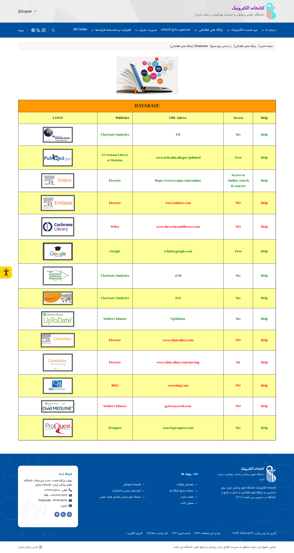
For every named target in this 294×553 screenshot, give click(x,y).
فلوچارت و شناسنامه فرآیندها (113, 30)
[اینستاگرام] (43, 30)
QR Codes (80, 29)
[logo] (246, 474)
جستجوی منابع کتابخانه (175, 29)
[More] (240, 497)
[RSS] (38, 30)
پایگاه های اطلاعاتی (211, 30)
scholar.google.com (178, 251)
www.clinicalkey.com (178, 340)
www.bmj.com (178, 385)
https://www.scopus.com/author (178, 180)
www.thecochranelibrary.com (178, 227)
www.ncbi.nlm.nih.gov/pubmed (178, 157)
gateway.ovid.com (178, 406)
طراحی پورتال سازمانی (28, 547)
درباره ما (271, 30)
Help (264, 134)
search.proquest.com (178, 428)
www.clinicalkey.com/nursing (178, 362)
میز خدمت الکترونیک (244, 30)
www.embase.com (178, 203)
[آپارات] (33, 30)
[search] (53, 30)
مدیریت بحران (148, 30)
